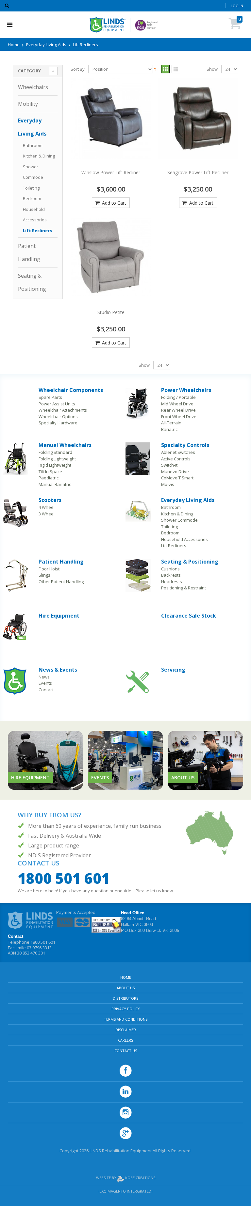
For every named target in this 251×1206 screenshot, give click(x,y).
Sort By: (78, 69)
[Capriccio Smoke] (111, 118)
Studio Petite (111, 312)
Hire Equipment (59, 615)
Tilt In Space (50, 471)
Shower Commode (179, 520)
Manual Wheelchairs (65, 445)
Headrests (171, 581)
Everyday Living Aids (46, 44)
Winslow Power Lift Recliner (110, 172)
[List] (176, 69)
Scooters (50, 500)
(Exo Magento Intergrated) (125, 1191)
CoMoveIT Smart (177, 478)
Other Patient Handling (61, 581)
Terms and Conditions (125, 1019)
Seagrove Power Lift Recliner (197, 172)
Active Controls (176, 459)
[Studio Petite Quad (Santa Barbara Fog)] (111, 257)
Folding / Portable (178, 397)
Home (14, 44)
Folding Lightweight (57, 459)
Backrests (171, 575)
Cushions (170, 569)
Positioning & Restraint (183, 588)
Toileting (31, 188)
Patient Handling (61, 561)
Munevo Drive (175, 471)
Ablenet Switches (178, 452)
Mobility (28, 103)
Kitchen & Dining (39, 156)
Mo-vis (167, 484)
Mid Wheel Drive (177, 404)
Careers (125, 1040)
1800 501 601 (64, 878)
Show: (213, 69)
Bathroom (32, 145)
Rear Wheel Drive (178, 410)
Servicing (173, 669)
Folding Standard (55, 452)
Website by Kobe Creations (125, 1177)
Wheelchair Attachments (63, 410)
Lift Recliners (37, 230)
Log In (237, 5)
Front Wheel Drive (178, 416)
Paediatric (49, 478)
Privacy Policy (125, 1008)
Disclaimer (125, 1029)
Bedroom (32, 198)
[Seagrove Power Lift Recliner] (198, 118)
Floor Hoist (49, 569)
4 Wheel (47, 507)
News (44, 677)
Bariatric (169, 429)
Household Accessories (184, 539)
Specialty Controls (185, 445)
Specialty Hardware (58, 423)
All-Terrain (171, 423)
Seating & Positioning (189, 561)
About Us (126, 987)
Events (45, 683)
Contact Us (125, 1050)
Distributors (125, 998)
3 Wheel (47, 514)
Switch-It (169, 465)
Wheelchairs (33, 87)
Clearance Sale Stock (188, 615)
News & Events (58, 669)
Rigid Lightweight (55, 465)
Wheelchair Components (71, 390)
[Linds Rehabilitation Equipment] (108, 25)
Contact (46, 690)
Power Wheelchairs (186, 390)
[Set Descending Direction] (155, 69)
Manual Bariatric (55, 484)
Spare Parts (50, 397)
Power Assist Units (57, 404)
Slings (44, 575)
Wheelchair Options (58, 416)
